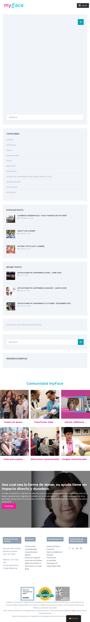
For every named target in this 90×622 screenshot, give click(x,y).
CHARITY (10, 140)
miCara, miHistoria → (76, 422)
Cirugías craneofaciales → (75, 459)
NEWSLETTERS (12, 155)
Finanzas (50, 549)
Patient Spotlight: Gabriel (31, 246)
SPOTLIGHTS (11, 171)
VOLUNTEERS (11, 187)
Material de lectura (33, 563)
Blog (27, 569)
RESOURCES (11, 166)
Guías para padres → (14, 459)
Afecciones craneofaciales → (45, 460)
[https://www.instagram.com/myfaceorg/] (81, 548)
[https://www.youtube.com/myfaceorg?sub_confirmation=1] (77, 548)
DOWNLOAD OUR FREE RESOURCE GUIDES (23, 325)
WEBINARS (10, 192)
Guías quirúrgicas (32, 557)
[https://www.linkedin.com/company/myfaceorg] (73, 548)
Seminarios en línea (33, 566)
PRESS (9, 161)
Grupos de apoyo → (14, 422)
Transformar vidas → (45, 422)
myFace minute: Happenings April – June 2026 (39, 273)
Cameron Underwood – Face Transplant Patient (42, 216)
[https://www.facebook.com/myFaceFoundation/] (69, 548)
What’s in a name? (26, 231)
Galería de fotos (53, 546)
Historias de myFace (33, 560)
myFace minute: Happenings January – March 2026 (42, 288)
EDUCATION (11, 145)
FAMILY (9, 150)
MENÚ (84, 5)
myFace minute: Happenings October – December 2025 (44, 303)
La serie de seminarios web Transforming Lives (29, 176)
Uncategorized (13, 182)
